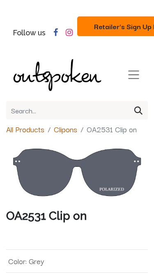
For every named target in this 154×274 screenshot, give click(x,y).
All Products (25, 129)
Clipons (65, 129)
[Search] (138, 110)
